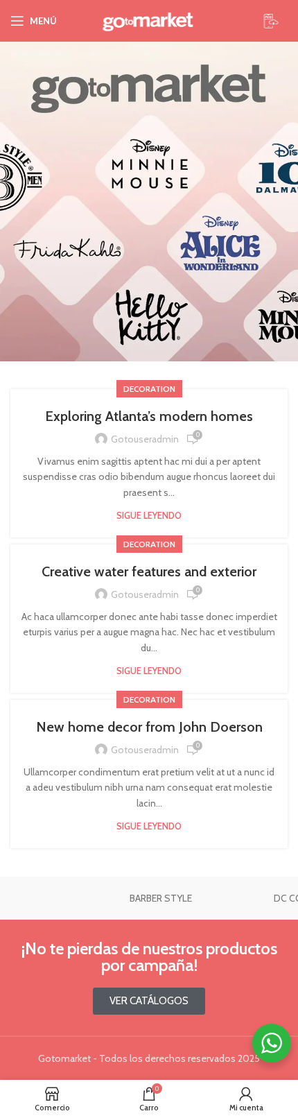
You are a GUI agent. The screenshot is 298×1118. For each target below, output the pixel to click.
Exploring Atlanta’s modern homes (149, 416)
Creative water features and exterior (149, 571)
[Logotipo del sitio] (149, 21)
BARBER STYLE (161, 898)
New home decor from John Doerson (149, 727)
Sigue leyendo (149, 515)
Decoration (149, 389)
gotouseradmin (145, 439)
